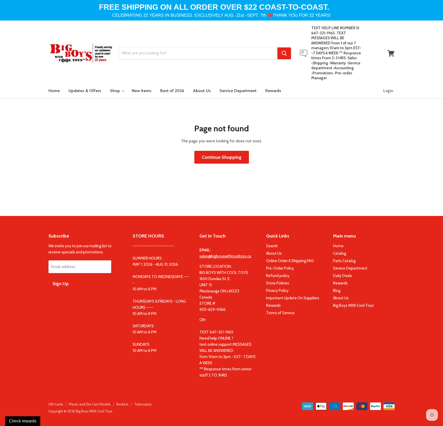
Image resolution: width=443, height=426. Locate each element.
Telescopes (143, 404)
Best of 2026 (172, 90)
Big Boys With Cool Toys (353, 305)
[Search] (284, 53)
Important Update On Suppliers (292, 298)
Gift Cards (55, 404)
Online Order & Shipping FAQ (290, 261)
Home (54, 90)
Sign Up (61, 283)
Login (388, 90)
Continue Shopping (221, 157)
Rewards (273, 90)
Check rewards (22, 421)
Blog (336, 290)
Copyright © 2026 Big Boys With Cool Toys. (80, 411)
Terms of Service (280, 313)
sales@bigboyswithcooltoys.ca (225, 256)
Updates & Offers (84, 90)
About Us (202, 90)
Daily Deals (342, 275)
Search (272, 246)
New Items (142, 90)
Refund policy (277, 275)
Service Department (238, 90)
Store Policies (277, 283)
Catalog (339, 253)
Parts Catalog (344, 261)
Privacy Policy (277, 290)
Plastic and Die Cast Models (90, 404)
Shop (115, 90)
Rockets (122, 404)
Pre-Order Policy (280, 268)
